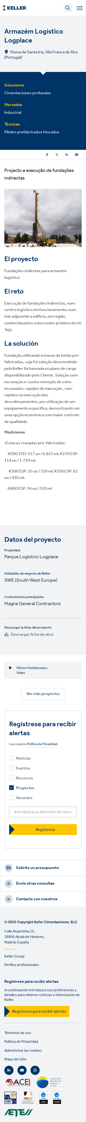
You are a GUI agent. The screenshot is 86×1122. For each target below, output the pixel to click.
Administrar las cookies (23, 1050)
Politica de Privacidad (21, 1041)
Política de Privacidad (42, 744)
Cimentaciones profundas (27, 93)
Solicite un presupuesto (37, 868)
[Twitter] (56, 155)
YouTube (22, 1070)
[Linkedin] (66, 155)
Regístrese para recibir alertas (39, 1011)
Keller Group (14, 956)
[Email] (76, 155)
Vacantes (24, 798)
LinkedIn (9, 1070)
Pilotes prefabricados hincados (31, 132)
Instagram (35, 1070)
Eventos (23, 768)
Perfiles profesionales (21, 964)
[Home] (14, 8)
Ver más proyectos (43, 694)
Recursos (24, 778)
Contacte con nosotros (37, 899)
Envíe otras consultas (35, 883)
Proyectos (25, 788)
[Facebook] (47, 155)
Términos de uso (17, 1033)
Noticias (23, 758)
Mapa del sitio (15, 1059)
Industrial (12, 113)
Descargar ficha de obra (32, 634)
